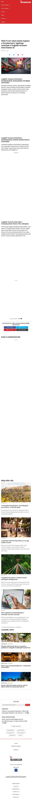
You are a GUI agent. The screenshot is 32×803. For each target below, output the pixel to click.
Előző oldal (13, 318)
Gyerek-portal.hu (16, 794)
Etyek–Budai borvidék (8, 717)
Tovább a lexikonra (16, 726)
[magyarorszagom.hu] (25, 2)
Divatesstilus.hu (16, 791)
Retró (2, 11)
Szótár (16, 701)
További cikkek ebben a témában (11, 627)
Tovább (27, 713)
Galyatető (5, 709)
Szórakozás (12, 735)
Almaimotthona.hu (16, 783)
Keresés (27, 705)
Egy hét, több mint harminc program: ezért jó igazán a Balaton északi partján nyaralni (14, 686)
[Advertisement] (16, 166)
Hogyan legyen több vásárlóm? (16, 764)
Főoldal (16, 743)
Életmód (3, 18)
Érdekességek (10, 730)
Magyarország (10, 732)
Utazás (20, 735)
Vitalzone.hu (16, 786)
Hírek (2, 15)
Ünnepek (3, 21)
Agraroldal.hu (16, 797)
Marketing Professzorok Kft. (20, 777)
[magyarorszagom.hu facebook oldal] (16, 770)
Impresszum (16, 749)
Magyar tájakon (5, 5)
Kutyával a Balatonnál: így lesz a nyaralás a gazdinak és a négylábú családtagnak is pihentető (15, 646)
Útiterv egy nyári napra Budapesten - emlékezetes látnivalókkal (16, 666)
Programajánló (21, 732)
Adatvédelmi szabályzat (16, 746)
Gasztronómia (4, 8)
